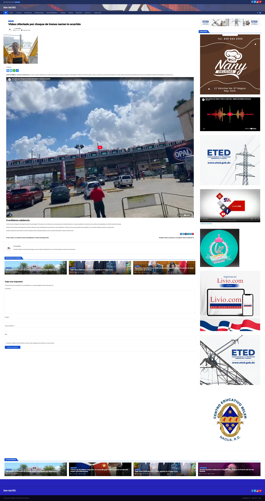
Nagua (259, 498)
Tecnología (97, 12)
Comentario (8, 288)
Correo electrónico (10, 325)
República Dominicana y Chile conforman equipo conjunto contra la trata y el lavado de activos (164, 269)
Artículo (88, 12)
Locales (18, 12)
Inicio (11, 12)
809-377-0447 (254, 498)
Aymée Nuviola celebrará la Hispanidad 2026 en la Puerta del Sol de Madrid (226, 470)
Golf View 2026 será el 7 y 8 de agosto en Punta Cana (91, 270)
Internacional (39, 12)
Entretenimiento (52, 12)
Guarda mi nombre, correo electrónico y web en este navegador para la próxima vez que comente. (30, 343)
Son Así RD (9, 7)
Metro (29, 30)
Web (6, 334)
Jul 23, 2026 (10, 473)
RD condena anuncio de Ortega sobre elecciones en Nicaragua (31, 270)
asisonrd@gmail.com (246, 498)
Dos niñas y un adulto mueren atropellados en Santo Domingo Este (28, 237)
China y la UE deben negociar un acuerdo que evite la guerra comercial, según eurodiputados (99, 470)
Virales (70, 12)
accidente (25, 30)
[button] (257, 12)
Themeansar (26, 498)
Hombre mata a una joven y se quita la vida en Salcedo (176, 237)
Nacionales (28, 12)
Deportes (79, 12)
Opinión (62, 12)
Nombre (7, 317)
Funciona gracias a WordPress (9, 498)
